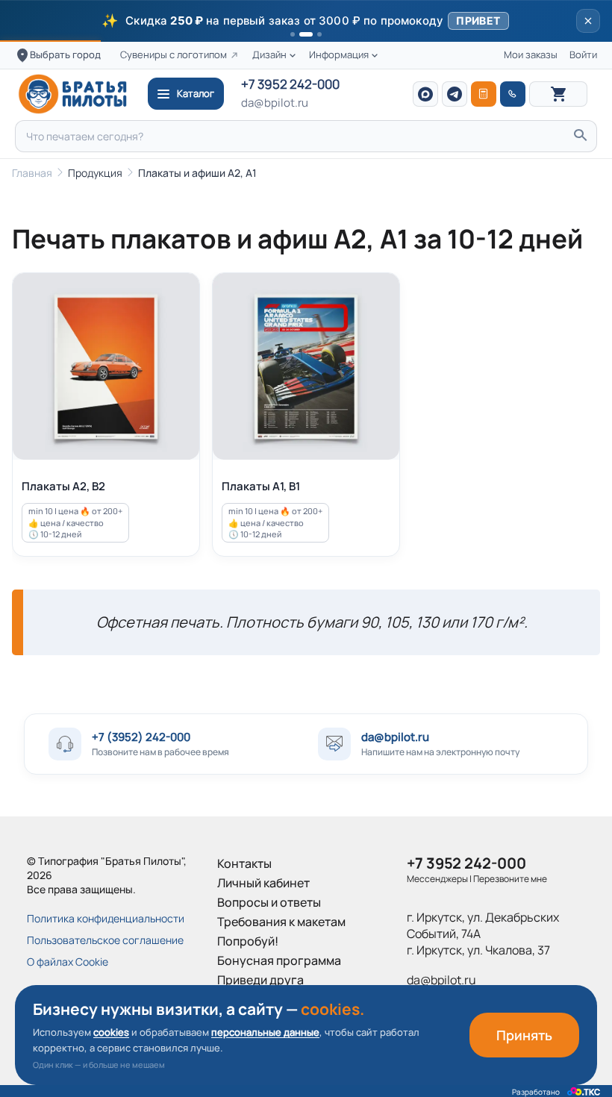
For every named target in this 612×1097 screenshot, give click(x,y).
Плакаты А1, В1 (261, 486)
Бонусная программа (279, 960)
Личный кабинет (263, 883)
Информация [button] (339, 55)
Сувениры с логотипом (173, 55)
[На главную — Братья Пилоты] (77, 94)
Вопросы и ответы (269, 902)
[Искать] (580, 136)
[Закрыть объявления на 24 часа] (588, 21)
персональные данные (265, 1032)
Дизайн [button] (269, 55)
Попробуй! (247, 941)
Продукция (95, 173)
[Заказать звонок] (512, 94)
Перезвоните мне (510, 878)
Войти (583, 55)
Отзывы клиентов (267, 999)
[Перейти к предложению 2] (306, 34)
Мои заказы (531, 55)
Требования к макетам (281, 921)
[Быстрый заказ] (483, 94)
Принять (524, 1035)
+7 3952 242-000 (290, 85)
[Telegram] (454, 94)
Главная (32, 173)
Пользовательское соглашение (105, 940)
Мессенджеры (437, 878)
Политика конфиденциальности (105, 918)
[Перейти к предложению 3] (319, 34)
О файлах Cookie (67, 961)
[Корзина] (558, 94)
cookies (111, 1032)
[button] (306, 21)
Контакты (244, 863)
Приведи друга (260, 980)
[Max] (425, 94)
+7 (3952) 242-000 (141, 737)
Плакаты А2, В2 (63, 486)
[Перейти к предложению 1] (292, 34)
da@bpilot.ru (274, 103)
